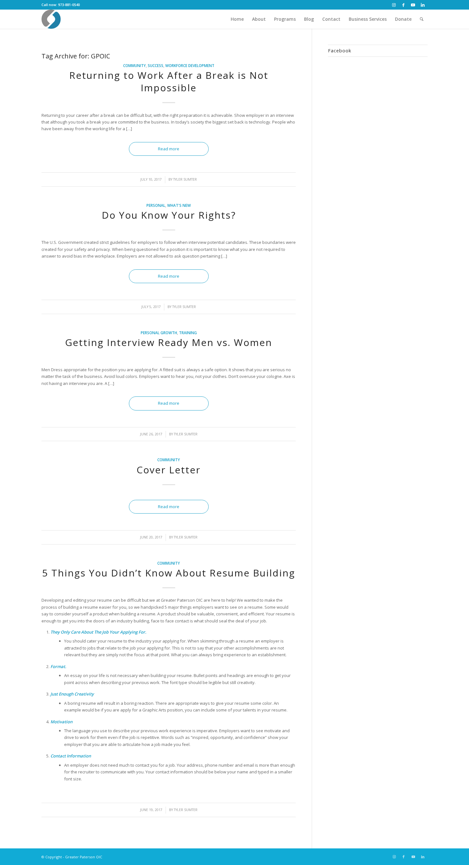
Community (134, 65)
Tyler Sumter (185, 179)
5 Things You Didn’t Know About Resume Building (168, 572)
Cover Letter (169, 469)
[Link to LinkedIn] (423, 5)
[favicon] (51, 19)
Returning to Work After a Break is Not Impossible (168, 81)
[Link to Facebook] (403, 5)
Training (188, 332)
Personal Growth (159, 332)
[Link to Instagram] (393, 5)
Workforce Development (189, 65)
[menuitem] (237, 19)
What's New (179, 205)
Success (155, 65)
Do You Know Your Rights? (169, 215)
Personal (155, 205)
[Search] (422, 19)
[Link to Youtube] (413, 5)
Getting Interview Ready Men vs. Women (168, 342)
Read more (168, 149)
